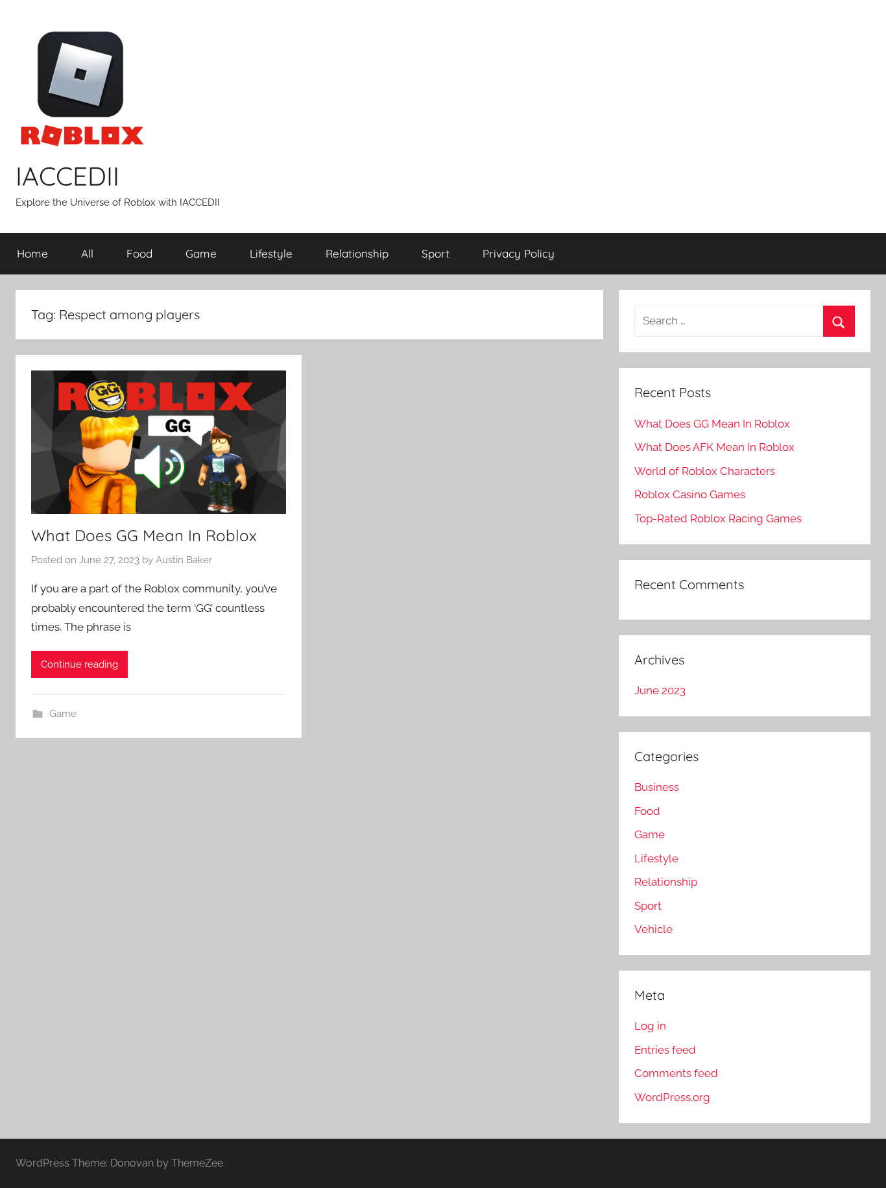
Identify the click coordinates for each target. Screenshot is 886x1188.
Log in (650, 1025)
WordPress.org (672, 1097)
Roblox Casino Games (689, 494)
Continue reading (79, 664)
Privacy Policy (519, 253)
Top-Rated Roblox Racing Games (718, 518)
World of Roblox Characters (704, 471)
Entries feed (665, 1049)
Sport (435, 253)
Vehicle (653, 929)
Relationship (357, 253)
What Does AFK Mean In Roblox (714, 447)
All (87, 253)
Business (656, 787)
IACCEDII (67, 176)
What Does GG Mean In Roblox (144, 535)
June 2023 (660, 690)
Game (201, 253)
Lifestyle (271, 253)
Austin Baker (184, 560)
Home (32, 253)
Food (139, 253)
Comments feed (676, 1073)
